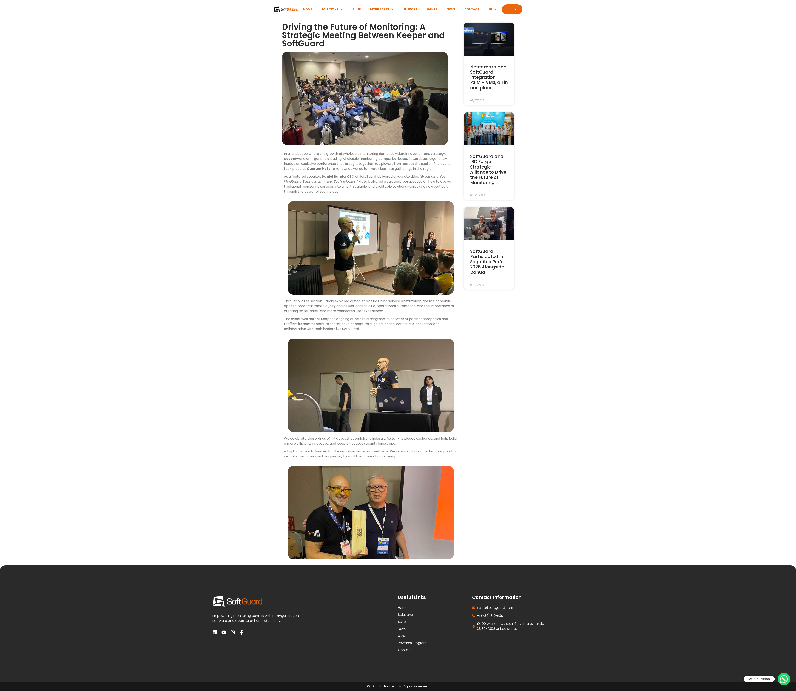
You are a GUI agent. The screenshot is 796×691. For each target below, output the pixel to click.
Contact (471, 9)
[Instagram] (232, 632)
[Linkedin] (214, 632)
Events (432, 9)
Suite (357, 9)
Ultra (401, 635)
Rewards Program (412, 642)
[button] (784, 679)
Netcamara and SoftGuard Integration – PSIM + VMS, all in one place (489, 77)
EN (490, 9)
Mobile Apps (379, 9)
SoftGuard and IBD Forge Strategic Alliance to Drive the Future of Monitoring (488, 169)
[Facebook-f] (241, 632)
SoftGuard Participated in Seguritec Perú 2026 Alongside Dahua (487, 261)
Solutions (329, 9)
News (451, 9)
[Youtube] (223, 632)
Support (410, 9)
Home (307, 9)
